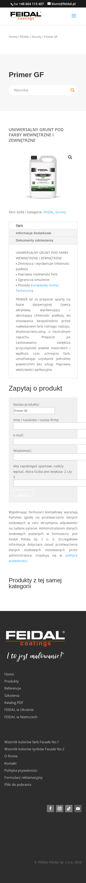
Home (13, 37)
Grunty (37, 37)
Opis (19, 225)
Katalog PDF (13, 702)
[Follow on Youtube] (78, 808)
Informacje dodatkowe (33, 233)
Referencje (12, 688)
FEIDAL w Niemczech (20, 717)
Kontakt (10, 763)
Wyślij (23, 494)
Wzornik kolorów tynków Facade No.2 (34, 749)
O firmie (10, 756)
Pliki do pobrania (17, 784)
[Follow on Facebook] (50, 808)
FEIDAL (24, 37)
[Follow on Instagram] (59, 808)
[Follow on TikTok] (68, 808)
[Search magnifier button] (72, 90)
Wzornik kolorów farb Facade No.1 (31, 742)
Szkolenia (11, 695)
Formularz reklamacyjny (23, 777)
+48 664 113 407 (31, 4)
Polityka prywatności (20, 770)
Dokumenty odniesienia (34, 240)
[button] (70, 157)
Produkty (11, 681)
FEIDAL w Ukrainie (18, 709)
